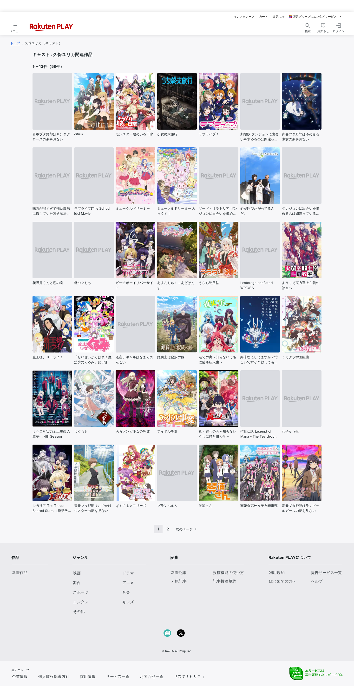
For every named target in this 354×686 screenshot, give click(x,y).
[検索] (307, 25)
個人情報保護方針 (53, 676)
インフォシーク (244, 16)
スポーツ (80, 592)
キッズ (128, 601)
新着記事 (179, 572)
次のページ (184, 529)
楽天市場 (278, 16)
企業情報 (20, 676)
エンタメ (80, 601)
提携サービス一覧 (326, 572)
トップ (15, 43)
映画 (77, 573)
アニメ (128, 582)
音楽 (126, 592)
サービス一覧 (117, 676)
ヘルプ (316, 581)
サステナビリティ (189, 676)
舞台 (77, 582)
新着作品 (20, 572)
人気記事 (179, 581)
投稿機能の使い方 (228, 572)
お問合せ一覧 (151, 676)
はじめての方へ (282, 581)
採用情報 (88, 676)
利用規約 (277, 572)
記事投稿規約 (224, 581)
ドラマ (128, 573)
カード (263, 16)
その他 (79, 611)
